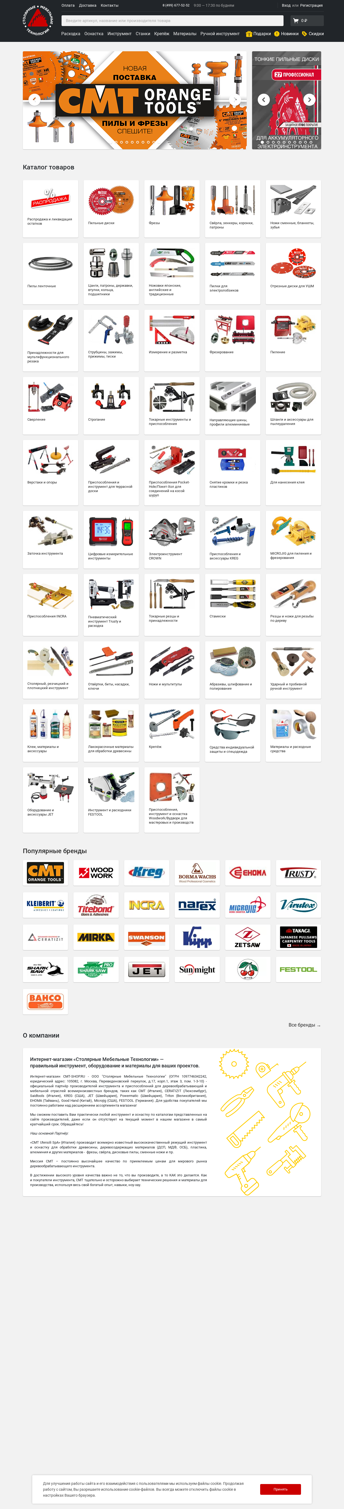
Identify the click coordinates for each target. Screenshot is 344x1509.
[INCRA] (146, 905)
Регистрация (311, 5)
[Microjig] (247, 905)
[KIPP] (197, 937)
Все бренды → (305, 1025)
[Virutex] (298, 905)
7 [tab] (143, 142)
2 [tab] (116, 142)
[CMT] (45, 873)
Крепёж (161, 33)
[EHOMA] (247, 873)
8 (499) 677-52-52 (176, 5)
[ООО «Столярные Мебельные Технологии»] (38, 34)
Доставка (87, 5)
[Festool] (298, 969)
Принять (281, 1489)
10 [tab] (159, 142)
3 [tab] (121, 142)
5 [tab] (132, 142)
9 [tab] (153, 142)
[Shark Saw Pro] (96, 969)
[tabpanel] (135, 100)
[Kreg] (146, 873)
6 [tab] (137, 142)
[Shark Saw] (45, 969)
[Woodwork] (96, 873)
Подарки (262, 33)
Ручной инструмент (220, 33)
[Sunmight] (197, 969)
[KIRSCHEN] (247, 969)
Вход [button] (286, 5)
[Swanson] (146, 937)
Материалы (184, 33)
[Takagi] (298, 937)
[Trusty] (298, 873)
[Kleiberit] (45, 905)
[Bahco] (45, 1002)
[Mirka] (96, 937)
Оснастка (93, 33)
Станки (143, 33)
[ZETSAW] (247, 937)
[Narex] (197, 905)
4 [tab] (127, 142)
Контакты (110, 5)
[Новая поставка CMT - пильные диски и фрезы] (135, 100)
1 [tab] (110, 142)
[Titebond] (96, 905)
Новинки (290, 33)
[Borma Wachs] (197, 873)
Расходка (70, 33)
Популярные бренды (55, 851)
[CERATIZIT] (45, 937)
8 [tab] (148, 142)
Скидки (316, 33)
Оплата (68, 5)
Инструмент (120, 33)
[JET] (146, 969)
